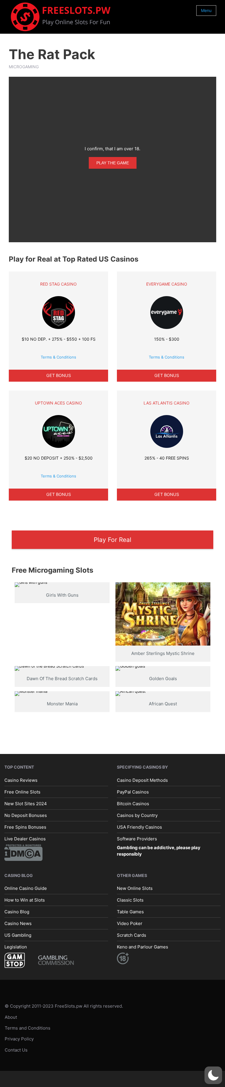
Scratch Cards (131, 935)
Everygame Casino (166, 283)
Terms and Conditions (27, 1028)
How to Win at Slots (24, 900)
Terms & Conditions (58, 357)
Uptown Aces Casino (58, 402)
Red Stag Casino (58, 283)
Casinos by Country (137, 815)
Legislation (15, 947)
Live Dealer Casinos (25, 838)
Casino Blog (16, 911)
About (11, 1017)
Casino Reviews (21, 780)
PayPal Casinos (133, 791)
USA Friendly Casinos (139, 827)
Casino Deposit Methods (142, 780)
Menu (206, 10)
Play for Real (112, 539)
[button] (213, 1075)
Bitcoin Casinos (133, 803)
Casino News (18, 923)
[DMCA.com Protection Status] (23, 852)
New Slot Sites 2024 (25, 803)
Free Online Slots (22, 791)
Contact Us (16, 1049)
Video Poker (129, 923)
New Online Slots (135, 888)
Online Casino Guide (25, 888)
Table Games (130, 911)
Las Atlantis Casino (167, 402)
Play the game (112, 163)
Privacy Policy (19, 1039)
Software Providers (137, 838)
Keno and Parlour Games (142, 947)
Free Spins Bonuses (25, 827)
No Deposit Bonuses (25, 815)
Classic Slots (130, 900)
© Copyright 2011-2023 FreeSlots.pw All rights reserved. (64, 1006)
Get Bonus (58, 375)
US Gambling (17, 935)
